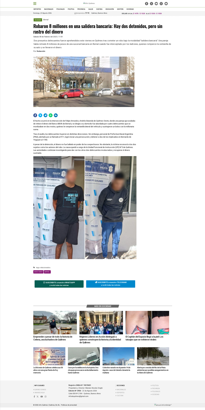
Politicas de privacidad (69, 405)
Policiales (60, 9)
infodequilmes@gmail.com (78, 396)
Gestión (120, 9)
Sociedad (130, 9)
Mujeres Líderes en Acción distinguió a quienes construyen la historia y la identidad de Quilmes (100, 339)
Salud (90, 9)
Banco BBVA (38, 272)
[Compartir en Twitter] (40, 115)
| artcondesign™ (166, 405)
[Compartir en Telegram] (45, 115)
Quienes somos (40, 389)
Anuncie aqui (39, 392)
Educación (110, 9)
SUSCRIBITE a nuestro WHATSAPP (60, 283)
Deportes (37, 9)
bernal (47, 272)
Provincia (81, 9)
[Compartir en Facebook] (35, 115)
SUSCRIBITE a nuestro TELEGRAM (112, 283)
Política (71, 9)
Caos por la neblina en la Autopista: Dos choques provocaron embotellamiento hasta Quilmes (83, 370)
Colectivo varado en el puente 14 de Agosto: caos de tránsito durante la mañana (116, 370)
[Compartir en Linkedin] (56, 115)
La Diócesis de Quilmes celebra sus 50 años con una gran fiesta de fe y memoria (48, 370)
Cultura (99, 9)
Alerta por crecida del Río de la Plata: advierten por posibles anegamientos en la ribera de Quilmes (152, 370)
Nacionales (48, 9)
